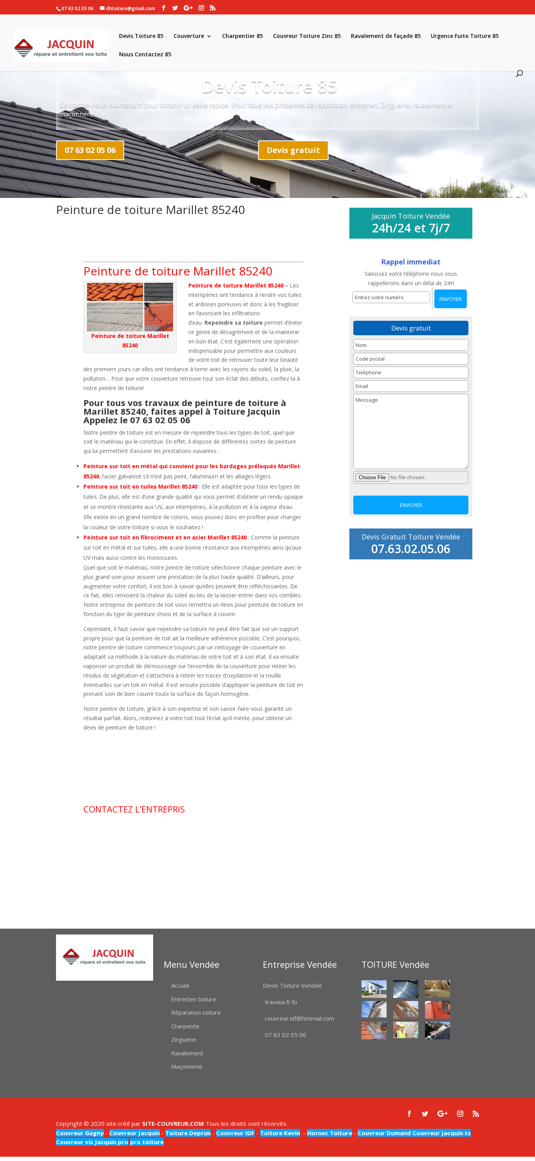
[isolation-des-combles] (437, 989)
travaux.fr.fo (281, 1002)
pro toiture (147, 1142)
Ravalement (187, 1053)
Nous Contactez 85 (145, 55)
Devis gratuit (293, 150)
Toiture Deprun (188, 1133)
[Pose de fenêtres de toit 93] (405, 1010)
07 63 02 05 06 (90, 150)
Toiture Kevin (280, 1133)
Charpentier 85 (242, 36)
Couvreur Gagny (80, 1133)
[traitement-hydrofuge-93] (437, 1010)
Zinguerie (183, 1039)
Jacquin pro (110, 1142)
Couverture (189, 36)
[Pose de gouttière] (374, 1009)
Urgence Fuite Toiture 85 (465, 36)
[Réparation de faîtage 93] (437, 1030)
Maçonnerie (186, 1066)
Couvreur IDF (235, 1133)
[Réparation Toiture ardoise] (405, 1030)
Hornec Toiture (329, 1133)
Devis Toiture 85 (141, 36)
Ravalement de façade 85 (386, 36)
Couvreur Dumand (384, 1133)
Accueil (180, 985)
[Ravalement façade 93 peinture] (374, 989)
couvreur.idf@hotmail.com (299, 1018)
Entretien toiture (193, 999)
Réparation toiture (196, 1012)
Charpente (185, 1026)
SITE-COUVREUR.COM (173, 1123)
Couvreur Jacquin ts (441, 1133)
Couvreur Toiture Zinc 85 (307, 36)
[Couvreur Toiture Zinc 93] (405, 989)
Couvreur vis (74, 1142)
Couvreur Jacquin (134, 1133)
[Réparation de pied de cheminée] (374, 1030)
